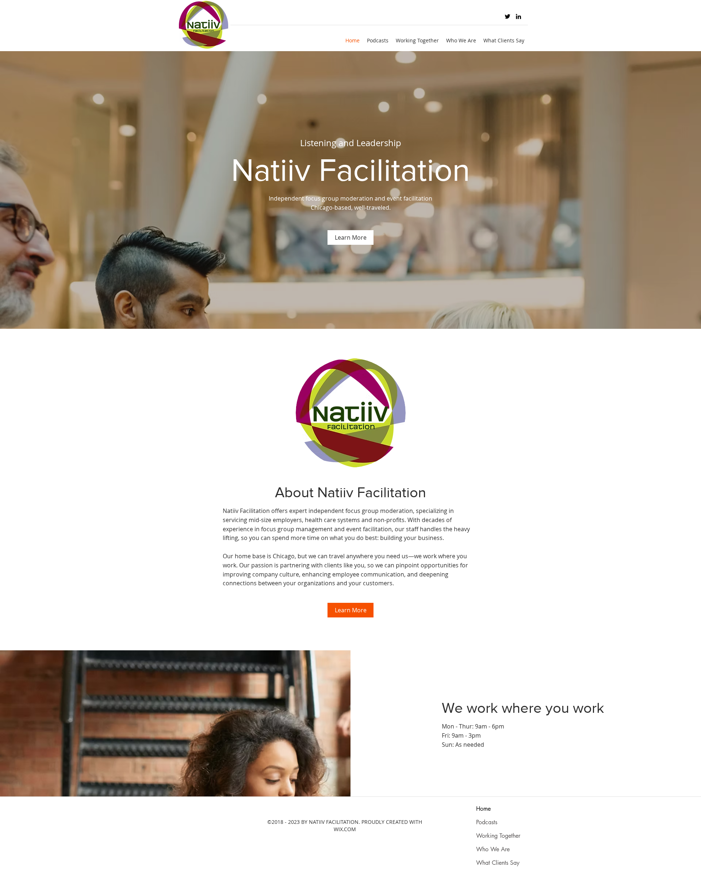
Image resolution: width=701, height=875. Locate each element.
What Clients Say (498, 863)
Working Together (498, 836)
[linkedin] (518, 16)
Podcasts (486, 822)
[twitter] (507, 16)
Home (483, 809)
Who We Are (493, 849)
